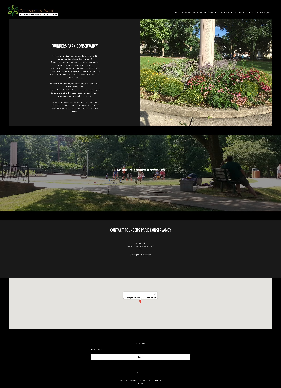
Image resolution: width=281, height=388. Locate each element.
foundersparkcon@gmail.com (140, 255)
